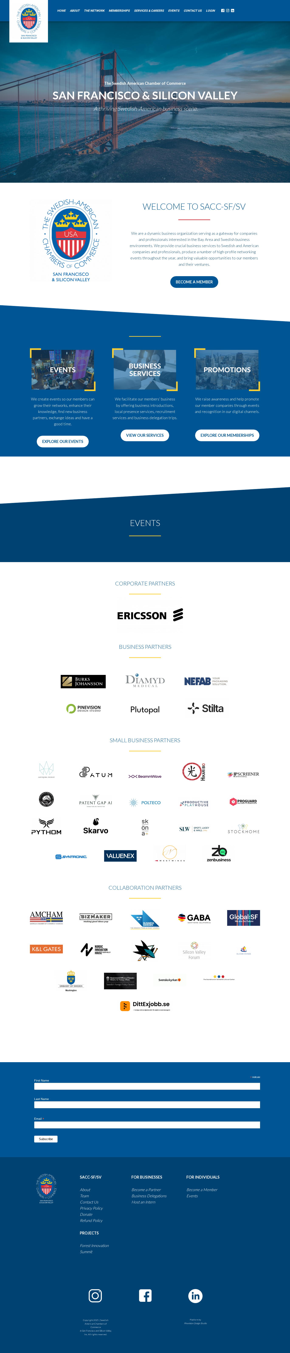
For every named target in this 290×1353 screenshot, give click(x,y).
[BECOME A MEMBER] (194, 287)
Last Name (41, 1099)
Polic (96, 1220)
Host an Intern (143, 1202)
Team (84, 1195)
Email (39, 1119)
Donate (86, 1214)
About (85, 1189)
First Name (41, 1080)
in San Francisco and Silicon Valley (95, 1330)
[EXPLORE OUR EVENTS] (63, 446)
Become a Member (201, 1189)
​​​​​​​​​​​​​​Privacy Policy (91, 1208)
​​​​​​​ (166, 1195)
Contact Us (89, 1202)
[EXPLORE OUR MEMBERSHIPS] (227, 440)
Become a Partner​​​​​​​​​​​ (146, 1189)
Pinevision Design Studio (195, 1323)
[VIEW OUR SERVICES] (145, 440)
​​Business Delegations (148, 1195)
